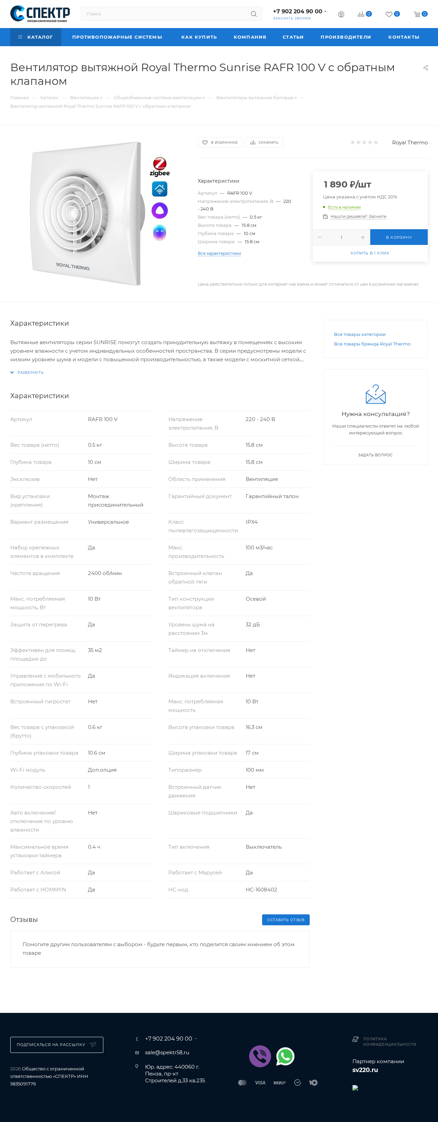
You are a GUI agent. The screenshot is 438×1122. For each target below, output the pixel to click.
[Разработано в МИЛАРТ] (390, 1087)
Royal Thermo (410, 142)
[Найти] (253, 13)
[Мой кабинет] (341, 15)
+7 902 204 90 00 (297, 11)
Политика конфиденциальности (389, 1042)
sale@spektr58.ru (167, 1052)
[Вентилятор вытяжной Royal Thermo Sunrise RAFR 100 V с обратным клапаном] (98, 214)
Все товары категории (360, 334)
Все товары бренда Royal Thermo (372, 344)
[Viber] (260, 1056)
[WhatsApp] (285, 1056)
